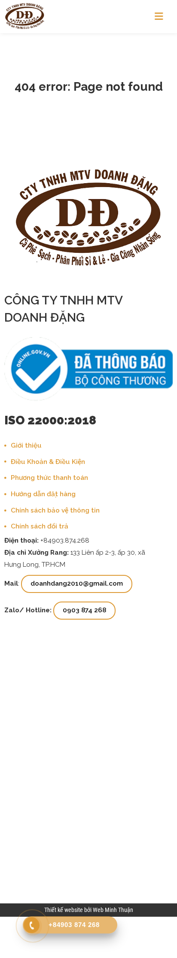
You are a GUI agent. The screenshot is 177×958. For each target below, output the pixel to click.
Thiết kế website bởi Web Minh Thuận (88, 909)
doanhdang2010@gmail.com (77, 583)
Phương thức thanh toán (49, 478)
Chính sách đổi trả (39, 526)
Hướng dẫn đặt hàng (43, 494)
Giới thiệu (26, 445)
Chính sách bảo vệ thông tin (55, 510)
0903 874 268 (84, 610)
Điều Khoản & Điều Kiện (48, 462)
